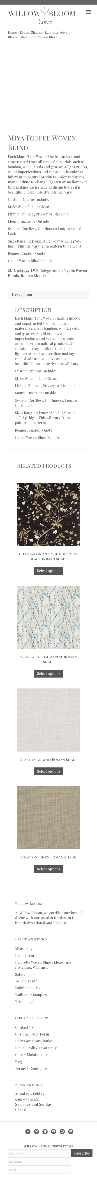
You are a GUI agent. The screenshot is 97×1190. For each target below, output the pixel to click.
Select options (48, 570)
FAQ (18, 1061)
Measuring (24, 948)
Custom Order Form (32, 1034)
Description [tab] (22, 294)
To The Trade (26, 981)
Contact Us (24, 1027)
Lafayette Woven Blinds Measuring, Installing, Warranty (43, 965)
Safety (20, 974)
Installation (24, 955)
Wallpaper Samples (31, 994)
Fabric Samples (27, 987)
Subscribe (82, 1153)
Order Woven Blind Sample (30, 260)
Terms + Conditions (31, 1068)
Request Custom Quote (26, 253)
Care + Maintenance (31, 1054)
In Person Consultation (34, 1040)
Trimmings (24, 1001)
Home (12, 32)
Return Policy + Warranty (36, 1047)
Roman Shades (31, 32)
